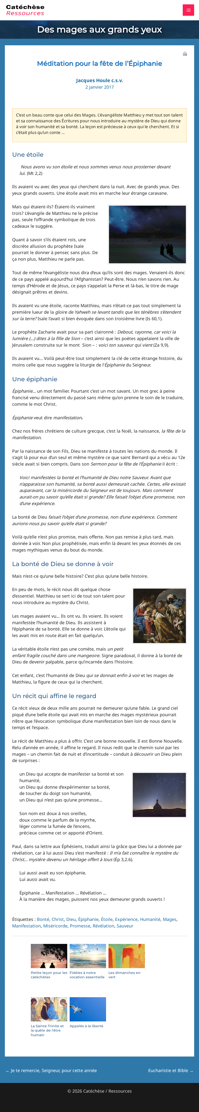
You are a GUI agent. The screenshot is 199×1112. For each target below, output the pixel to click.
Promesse (80, 926)
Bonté (43, 919)
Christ (58, 919)
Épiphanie (88, 919)
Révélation (103, 926)
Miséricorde (55, 926)
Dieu (71, 919)
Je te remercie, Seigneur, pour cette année (51, 1070)
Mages (169, 919)
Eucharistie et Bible (171, 1070)
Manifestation (26, 926)
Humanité (150, 919)
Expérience (126, 919)
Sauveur (125, 926)
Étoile (107, 919)
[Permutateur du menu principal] (188, 10)
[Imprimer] (185, 53)
